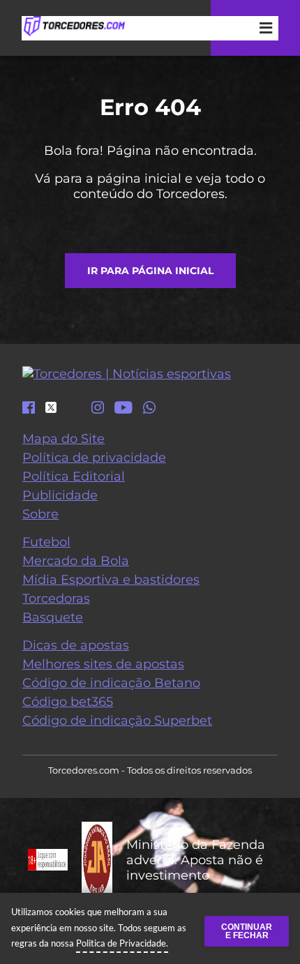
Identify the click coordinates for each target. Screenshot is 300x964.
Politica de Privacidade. (122, 943)
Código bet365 (67, 701)
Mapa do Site (63, 438)
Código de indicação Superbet (117, 720)
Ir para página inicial (150, 270)
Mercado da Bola (75, 560)
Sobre (40, 514)
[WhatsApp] (149, 408)
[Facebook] (28, 408)
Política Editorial (73, 476)
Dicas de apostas (75, 645)
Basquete (52, 617)
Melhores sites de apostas (103, 664)
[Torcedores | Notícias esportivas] (74, 26)
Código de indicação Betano (111, 683)
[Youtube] (123, 408)
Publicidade (60, 495)
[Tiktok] (74, 411)
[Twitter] (51, 407)
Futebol (46, 542)
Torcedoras (56, 598)
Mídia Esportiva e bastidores (111, 579)
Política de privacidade (94, 457)
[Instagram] (97, 408)
